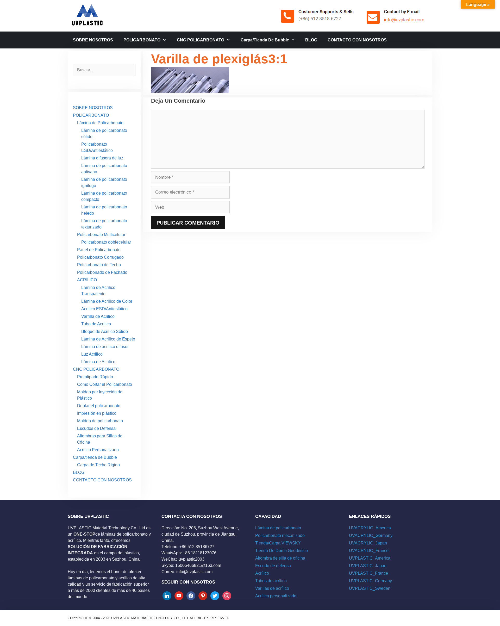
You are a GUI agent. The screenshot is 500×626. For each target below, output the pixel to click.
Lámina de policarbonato (278, 528)
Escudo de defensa (273, 565)
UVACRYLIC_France (369, 550)
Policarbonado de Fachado (102, 272)
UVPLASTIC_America (369, 558)
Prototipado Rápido (95, 377)
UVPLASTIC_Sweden (369, 588)
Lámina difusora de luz (102, 158)
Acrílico (262, 573)
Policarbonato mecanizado (280, 535)
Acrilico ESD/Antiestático (104, 309)
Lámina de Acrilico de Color (106, 301)
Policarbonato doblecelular (106, 242)
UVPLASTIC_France (368, 573)
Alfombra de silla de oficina (280, 558)
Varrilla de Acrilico (98, 316)
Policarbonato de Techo (99, 265)
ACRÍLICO (87, 280)
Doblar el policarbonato (98, 406)
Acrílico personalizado (275, 596)
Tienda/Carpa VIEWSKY (278, 543)
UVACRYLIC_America (370, 528)
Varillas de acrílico (272, 588)
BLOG (311, 40)
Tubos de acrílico (271, 581)
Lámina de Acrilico (98, 362)
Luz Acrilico (92, 354)
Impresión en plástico (96, 413)
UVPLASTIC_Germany (370, 581)
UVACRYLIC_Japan (368, 543)
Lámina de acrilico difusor (105, 346)
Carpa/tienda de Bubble (265, 40)
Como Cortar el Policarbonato (104, 384)
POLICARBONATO (141, 40)
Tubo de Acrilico (96, 324)
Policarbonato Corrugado (100, 257)
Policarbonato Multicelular (101, 234)
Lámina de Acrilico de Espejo (108, 339)
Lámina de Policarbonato (100, 123)
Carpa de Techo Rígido (98, 465)
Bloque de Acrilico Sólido (104, 331)
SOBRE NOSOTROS (93, 40)
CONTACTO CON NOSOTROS (357, 40)
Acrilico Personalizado (98, 450)
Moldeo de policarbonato (100, 421)
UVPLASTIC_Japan (367, 565)
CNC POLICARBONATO (200, 40)
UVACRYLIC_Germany (370, 535)
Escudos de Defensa (96, 428)
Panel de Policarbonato (99, 249)
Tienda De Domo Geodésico (281, 550)
